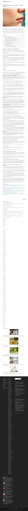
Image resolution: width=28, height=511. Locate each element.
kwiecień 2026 (4, 236)
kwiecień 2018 (4, 322)
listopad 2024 (9, 400)
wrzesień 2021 (10, 440)
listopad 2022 (4, 278)
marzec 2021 (4, 299)
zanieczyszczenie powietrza (10, 174)
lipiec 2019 (9, 460)
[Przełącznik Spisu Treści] (23, 35)
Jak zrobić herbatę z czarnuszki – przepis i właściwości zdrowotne (11, 187)
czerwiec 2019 (10, 461)
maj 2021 (4, 297)
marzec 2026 (4, 237)
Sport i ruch (4, 384)
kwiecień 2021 (4, 298)
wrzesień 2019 (10, 458)
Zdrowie (15, 7)
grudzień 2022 (4, 277)
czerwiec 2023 (10, 418)
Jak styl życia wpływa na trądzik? (7, 44)
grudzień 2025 (4, 240)
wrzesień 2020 (4, 305)
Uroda (3, 227)
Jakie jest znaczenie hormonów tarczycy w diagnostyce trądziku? (11, 39)
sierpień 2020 (4, 306)
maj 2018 (4, 321)
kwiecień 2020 (4, 308)
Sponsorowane (5, 383)
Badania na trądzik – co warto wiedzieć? (8, 36)
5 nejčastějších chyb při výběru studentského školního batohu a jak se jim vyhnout (20, 403)
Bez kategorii (4, 379)
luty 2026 (4, 238)
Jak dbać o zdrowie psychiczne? (18, 392)
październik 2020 (5, 304)
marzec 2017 (4, 326)
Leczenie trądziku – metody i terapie (7, 41)
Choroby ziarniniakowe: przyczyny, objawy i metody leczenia (8, 489)
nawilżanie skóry (14, 167)
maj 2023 (9, 419)
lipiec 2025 (4, 245)
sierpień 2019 (9, 459)
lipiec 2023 (9, 417)
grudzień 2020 (4, 302)
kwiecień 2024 (4, 260)
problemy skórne (11, 143)
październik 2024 (10, 401)
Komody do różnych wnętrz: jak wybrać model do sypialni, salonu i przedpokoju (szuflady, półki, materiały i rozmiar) (19, 405)
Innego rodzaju (5, 380)
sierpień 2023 (9, 416)
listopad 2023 (4, 265)
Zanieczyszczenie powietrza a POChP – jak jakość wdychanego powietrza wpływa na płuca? (20, 386)
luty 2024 (4, 262)
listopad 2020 (4, 303)
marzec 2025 (9, 396)
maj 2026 (4, 235)
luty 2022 (4, 287)
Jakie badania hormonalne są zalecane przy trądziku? (9, 37)
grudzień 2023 (4, 264)
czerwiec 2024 (4, 258)
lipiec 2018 (4, 319)
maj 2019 (9, 462)
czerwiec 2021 (4, 296)
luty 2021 (4, 300)
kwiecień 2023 (10, 420)
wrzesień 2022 (4, 280)
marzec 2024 (4, 261)
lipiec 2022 (4, 282)
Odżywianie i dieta (5, 382)
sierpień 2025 (4, 244)
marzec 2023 (9, 421)
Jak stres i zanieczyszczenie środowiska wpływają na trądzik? (11, 46)
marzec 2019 (4, 317)
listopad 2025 (4, 241)
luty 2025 (9, 397)
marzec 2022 (4, 286)
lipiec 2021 (9, 442)
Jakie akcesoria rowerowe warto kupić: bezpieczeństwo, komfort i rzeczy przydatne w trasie (19, 408)
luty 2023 (4, 275)
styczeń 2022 (9, 436)
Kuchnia (4, 381)
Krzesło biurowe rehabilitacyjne (6, 205)
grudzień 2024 (10, 399)
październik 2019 (10, 457)
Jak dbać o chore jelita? (18, 395)
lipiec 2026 (9, 380)
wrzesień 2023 (4, 267)
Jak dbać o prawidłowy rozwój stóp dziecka (7, 202)
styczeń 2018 (4, 325)
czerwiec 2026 (4, 234)
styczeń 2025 (9, 398)
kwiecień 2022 (4, 285)
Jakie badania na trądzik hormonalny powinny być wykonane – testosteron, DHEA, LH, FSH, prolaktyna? (15, 38)
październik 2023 (5, 266)
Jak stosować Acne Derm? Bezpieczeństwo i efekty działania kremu (9, 495)
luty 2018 (4, 324)
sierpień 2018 (4, 318)
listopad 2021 (9, 438)
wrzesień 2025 (4, 243)
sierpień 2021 (9, 441)
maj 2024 (4, 259)
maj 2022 (4, 284)
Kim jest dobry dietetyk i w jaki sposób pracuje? (8, 372)
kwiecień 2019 (10, 463)
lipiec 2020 (4, 307)
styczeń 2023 (4, 276)
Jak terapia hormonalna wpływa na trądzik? (9, 43)
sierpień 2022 (4, 281)
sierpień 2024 (4, 256)
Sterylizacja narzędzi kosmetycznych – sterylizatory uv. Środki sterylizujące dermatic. (19, 383)
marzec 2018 (4, 323)
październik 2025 (5, 242)
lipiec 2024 (4, 257)
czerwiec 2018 (4, 320)
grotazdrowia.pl (8, 7)
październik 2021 (10, 439)
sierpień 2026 (9, 379)
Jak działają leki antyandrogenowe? (9, 42)
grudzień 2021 (10, 437)
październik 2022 (5, 279)
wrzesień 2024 (4, 255)
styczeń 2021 (4, 301)
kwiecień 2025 (10, 395)
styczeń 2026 (4, 239)
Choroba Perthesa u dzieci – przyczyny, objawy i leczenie (9, 354)
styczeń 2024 (4, 263)
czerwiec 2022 (4, 283)
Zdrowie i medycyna (5, 229)
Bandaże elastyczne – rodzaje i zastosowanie (8, 206)
